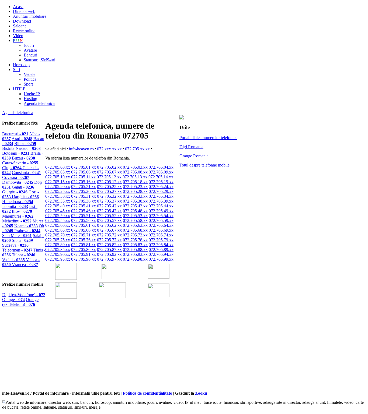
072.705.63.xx (135, 225)
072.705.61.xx (83, 225)
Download (22, 21)
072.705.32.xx (109, 196)
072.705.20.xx (57, 186)
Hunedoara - (17, 201)
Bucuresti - (15, 134)
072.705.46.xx (83, 210)
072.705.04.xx (161, 167)
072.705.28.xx (135, 191)
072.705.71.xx (83, 235)
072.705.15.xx (57, 181)
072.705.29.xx (161, 191)
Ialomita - (15, 206)
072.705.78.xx (135, 240)
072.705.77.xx (109, 240)
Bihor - (25, 143)
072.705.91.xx (83, 254)
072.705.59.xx (161, 220)
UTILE (19, 89)
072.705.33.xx (135, 196)
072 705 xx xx (137, 149)
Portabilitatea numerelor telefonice (208, 137)
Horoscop (21, 64)
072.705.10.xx (57, 177)
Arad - (22, 138)
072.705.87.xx (109, 249)
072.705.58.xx (135, 220)
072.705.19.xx (161, 181)
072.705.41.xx (83, 206)
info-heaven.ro (81, 149)
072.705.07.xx (109, 172)
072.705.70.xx (57, 235)
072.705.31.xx (83, 196)
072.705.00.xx (57, 167)
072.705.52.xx (109, 215)
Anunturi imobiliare (29, 16)
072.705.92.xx (109, 254)
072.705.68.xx (135, 230)
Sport (28, 84)
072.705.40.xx (57, 206)
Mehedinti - (17, 221)
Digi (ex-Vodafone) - (23, 294)
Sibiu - (22, 240)
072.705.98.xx (135, 259)
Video (18, 35)
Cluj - (12, 167)
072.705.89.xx (161, 249)
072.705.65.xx (57, 230)
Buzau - (23, 158)
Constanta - (26, 172)
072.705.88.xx (135, 249)
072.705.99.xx (161, 259)
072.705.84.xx (161, 244)
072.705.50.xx (57, 215)
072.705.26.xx (83, 191)
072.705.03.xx (135, 167)
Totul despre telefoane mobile (204, 165)
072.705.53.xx (135, 215)
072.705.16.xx (83, 181)
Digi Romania (191, 146)
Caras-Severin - (20, 163)
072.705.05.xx (57, 172)
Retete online (24, 31)
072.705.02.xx (109, 167)
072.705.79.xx (161, 240)
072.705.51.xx (83, 215)
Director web (24, 11)
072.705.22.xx (109, 186)
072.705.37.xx (109, 201)
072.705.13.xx (135, 177)
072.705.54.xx (161, 215)
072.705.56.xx (83, 220)
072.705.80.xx (57, 244)
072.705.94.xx (161, 254)
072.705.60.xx (57, 225)
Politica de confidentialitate (147, 393)
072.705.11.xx (83, 177)
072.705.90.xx (57, 254)
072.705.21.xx (83, 186)
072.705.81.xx (83, 244)
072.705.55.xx (57, 220)
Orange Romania (194, 156)
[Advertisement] (108, 352)
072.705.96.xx (83, 259)
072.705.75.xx (57, 240)
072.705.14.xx (160, 177)
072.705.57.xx (109, 220)
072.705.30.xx (57, 196)
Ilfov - (22, 211)
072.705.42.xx (109, 206)
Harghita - (25, 196)
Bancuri (30, 55)
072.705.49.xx (161, 210)
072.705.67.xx (109, 230)
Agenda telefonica (39, 103)
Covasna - (15, 177)
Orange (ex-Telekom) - (20, 302)
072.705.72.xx (109, 235)
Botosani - (15, 153)
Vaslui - (14, 259)
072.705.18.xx (135, 181)
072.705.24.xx (161, 186)
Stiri (16, 69)
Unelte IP (32, 93)
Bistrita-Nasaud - (21, 148)
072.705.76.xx (83, 240)
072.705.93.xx (135, 254)
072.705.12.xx (109, 177)
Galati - (23, 187)
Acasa (18, 6)
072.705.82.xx (109, 244)
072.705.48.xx (135, 210)
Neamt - (26, 226)
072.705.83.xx (135, 244)
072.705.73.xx (135, 235)
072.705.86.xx (83, 249)
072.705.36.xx (83, 201)
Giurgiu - (15, 192)
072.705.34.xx (161, 196)
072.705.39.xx (161, 201)
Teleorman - (17, 250)
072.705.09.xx (161, 172)
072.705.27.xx (109, 191)
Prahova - (27, 230)
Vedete (29, 74)
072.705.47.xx (109, 210)
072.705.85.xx (57, 249)
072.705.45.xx (57, 210)
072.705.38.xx (135, 201)
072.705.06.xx (83, 172)
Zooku (201, 393)
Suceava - (15, 245)
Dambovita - (18, 182)
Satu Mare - (17, 235)
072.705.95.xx (57, 259)
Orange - (13, 299)
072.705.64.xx (161, 225)
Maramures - (17, 216)
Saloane (19, 26)
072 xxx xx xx (109, 149)
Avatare (30, 50)
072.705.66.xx (83, 230)
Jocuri (29, 45)
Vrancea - (25, 264)
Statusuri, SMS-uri (39, 60)
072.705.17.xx (109, 181)
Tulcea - (23, 255)
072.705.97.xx (109, 259)
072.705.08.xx (135, 172)
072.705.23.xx (135, 186)
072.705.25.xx (57, 191)
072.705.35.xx (57, 201)
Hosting (30, 98)
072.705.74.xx (161, 235)
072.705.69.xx (161, 230)
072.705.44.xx (161, 206)
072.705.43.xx (135, 206)
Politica (30, 79)
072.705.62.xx (109, 225)
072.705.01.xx (83, 167)
